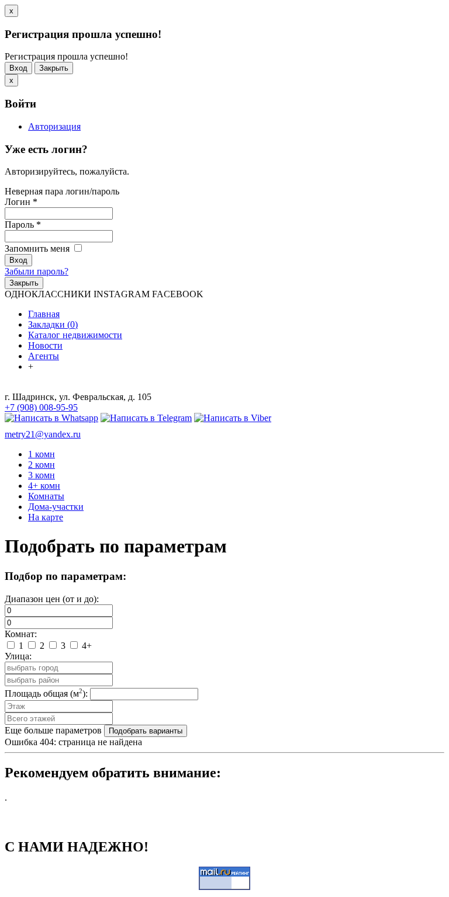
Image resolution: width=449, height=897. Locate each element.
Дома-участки (56, 507)
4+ (86, 646)
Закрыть (53, 68)
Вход (18, 68)
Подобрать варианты (145, 730)
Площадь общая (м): (46, 693)
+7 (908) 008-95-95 (41, 407)
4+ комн (44, 486)
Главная (44, 314)
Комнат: (21, 634)
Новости (45, 345)
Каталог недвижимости (75, 335)
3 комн (41, 475)
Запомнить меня (38, 248)
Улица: (18, 656)
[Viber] (232, 418)
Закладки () (53, 324)
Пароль (23, 225)
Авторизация (54, 126)
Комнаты (46, 496)
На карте (45, 517)
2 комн (41, 465)
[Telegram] (146, 418)
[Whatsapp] (51, 418)
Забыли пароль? (36, 271)
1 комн (41, 454)
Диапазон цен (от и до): (52, 599)
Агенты (43, 356)
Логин (21, 202)
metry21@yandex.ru (43, 434)
